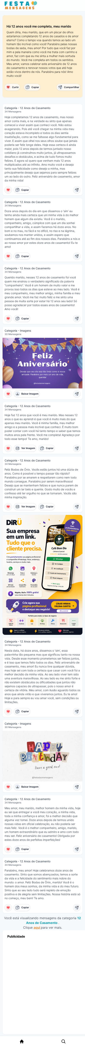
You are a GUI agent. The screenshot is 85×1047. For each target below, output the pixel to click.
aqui (37, 927)
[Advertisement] (42, 985)
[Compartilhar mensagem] (76, 189)
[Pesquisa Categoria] (63, 1041)
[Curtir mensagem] (8, 189)
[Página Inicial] (21, 1041)
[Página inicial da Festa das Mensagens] (21, 5)
